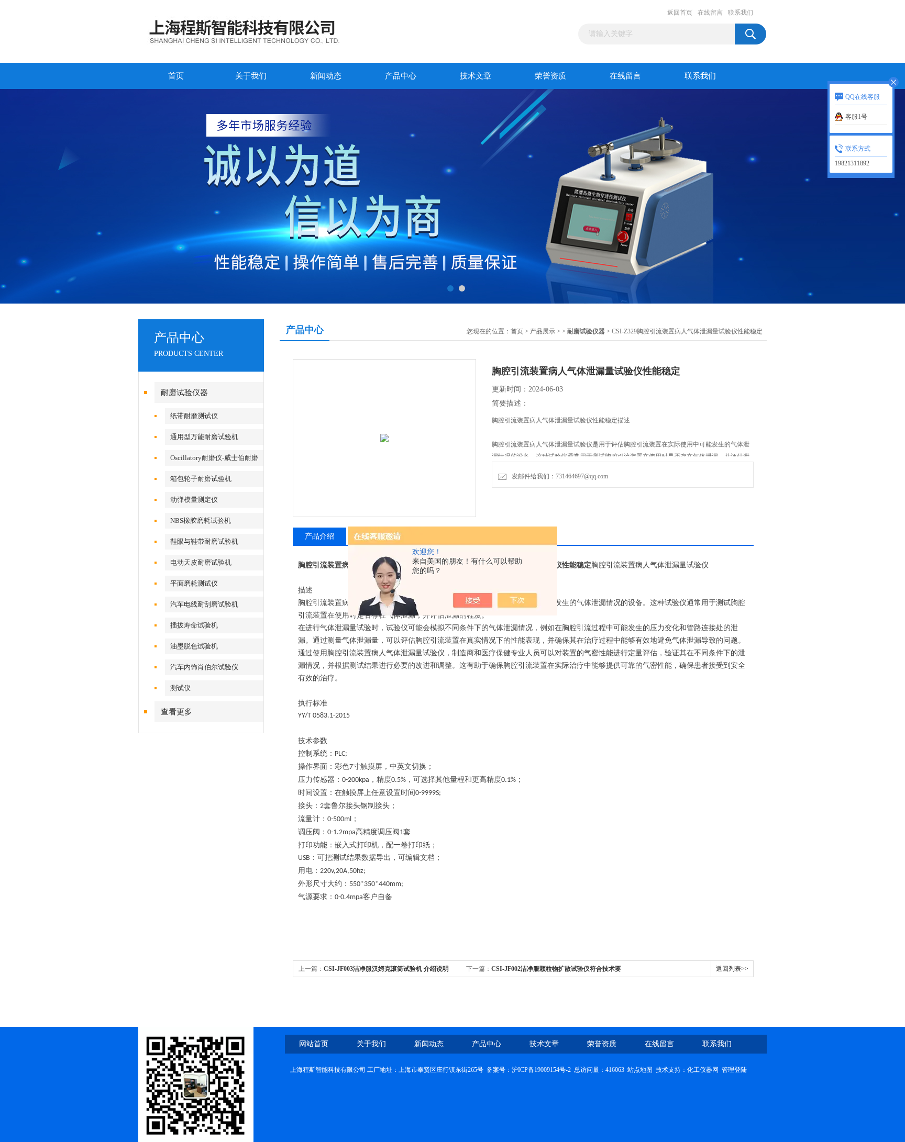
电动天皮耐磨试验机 (200, 562)
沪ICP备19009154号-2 (541, 1069)
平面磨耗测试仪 (194, 583)
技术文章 (475, 76)
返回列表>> (732, 968)
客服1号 (856, 116)
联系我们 (740, 12)
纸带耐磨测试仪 (194, 416)
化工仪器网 (703, 1069)
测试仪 (180, 688)
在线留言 (710, 12)
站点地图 (640, 1069)
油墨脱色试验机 (194, 646)
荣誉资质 (550, 76)
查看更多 (176, 712)
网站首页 (313, 1044)
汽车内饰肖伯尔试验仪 (204, 667)
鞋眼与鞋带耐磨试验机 (204, 541)
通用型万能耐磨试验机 (204, 437)
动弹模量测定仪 (194, 499)
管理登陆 (734, 1069)
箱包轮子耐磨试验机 (200, 479)
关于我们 (251, 76)
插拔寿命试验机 (194, 625)
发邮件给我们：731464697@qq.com (558, 476)
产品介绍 (319, 536)
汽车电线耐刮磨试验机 (204, 604)
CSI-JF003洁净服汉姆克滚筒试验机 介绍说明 (386, 968)
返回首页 (679, 12)
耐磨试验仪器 (184, 392)
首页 (176, 76)
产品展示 (542, 331)
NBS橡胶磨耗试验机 (200, 520)
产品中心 (400, 76)
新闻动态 (325, 76)
